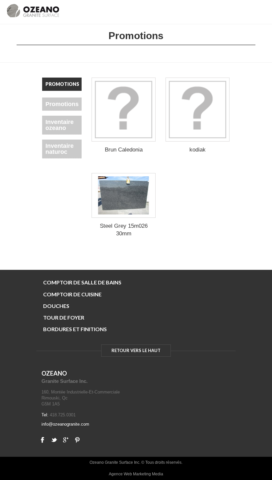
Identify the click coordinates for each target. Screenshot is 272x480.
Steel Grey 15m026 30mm (124, 230)
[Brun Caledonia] (123, 109)
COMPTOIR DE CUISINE (72, 294)
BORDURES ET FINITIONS (75, 329)
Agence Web (120, 474)
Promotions (62, 104)
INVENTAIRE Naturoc (59, 149)
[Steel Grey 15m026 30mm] (123, 195)
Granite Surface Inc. (64, 381)
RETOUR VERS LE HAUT (136, 350)
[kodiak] (197, 109)
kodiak (197, 150)
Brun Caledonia (124, 150)
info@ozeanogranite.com (65, 424)
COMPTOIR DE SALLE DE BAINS (82, 282)
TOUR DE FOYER (63, 317)
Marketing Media (148, 474)
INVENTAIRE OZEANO (59, 125)
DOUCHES (56, 306)
